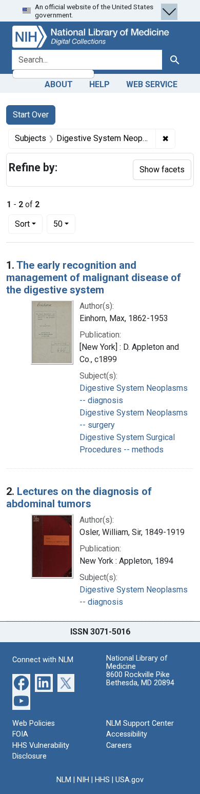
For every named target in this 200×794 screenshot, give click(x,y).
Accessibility (126, 734)
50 (64, 224)
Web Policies (33, 723)
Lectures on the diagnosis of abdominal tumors (79, 497)
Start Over (31, 115)
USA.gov (129, 780)
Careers (119, 745)
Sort (22, 224)
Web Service (151, 84)
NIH (83, 780)
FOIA (20, 734)
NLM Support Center (140, 723)
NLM (63, 780)
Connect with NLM (42, 660)
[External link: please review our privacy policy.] (21, 682)
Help (99, 84)
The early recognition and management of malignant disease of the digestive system (93, 277)
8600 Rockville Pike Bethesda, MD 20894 (140, 678)
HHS (102, 780)
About (59, 84)
